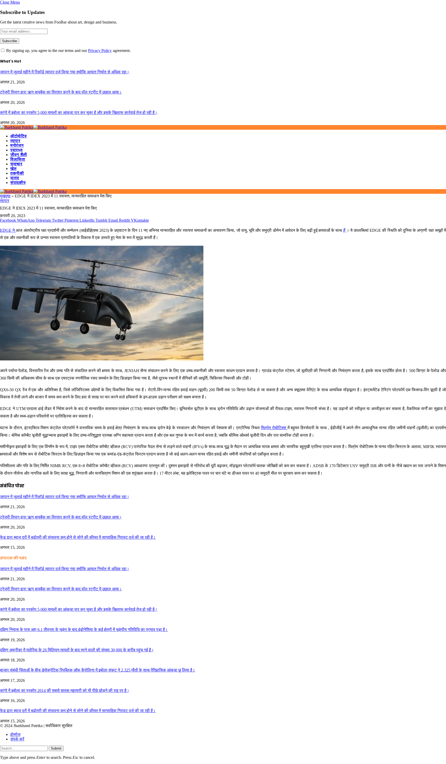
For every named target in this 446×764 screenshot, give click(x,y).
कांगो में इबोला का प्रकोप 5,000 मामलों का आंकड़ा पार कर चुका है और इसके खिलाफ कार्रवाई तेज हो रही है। (78, 112)
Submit (56, 748)
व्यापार (15, 140)
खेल (13, 168)
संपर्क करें (17, 739)
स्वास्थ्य (16, 150)
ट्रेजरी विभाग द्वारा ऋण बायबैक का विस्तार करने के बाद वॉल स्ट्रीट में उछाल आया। (61, 92)
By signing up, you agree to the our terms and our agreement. (68, 50)
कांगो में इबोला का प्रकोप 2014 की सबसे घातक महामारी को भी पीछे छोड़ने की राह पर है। (64, 690)
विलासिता (17, 159)
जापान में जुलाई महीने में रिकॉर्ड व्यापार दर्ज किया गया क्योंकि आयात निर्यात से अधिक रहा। (64, 72)
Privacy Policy (100, 50)
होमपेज (15, 734)
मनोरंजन (16, 145)
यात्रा (14, 178)
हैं (344, 230)
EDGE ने (8, 230)
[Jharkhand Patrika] (33, 127)
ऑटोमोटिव (18, 136)
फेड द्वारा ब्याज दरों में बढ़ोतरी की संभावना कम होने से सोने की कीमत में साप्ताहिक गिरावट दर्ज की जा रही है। (78, 537)
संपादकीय (18, 182)
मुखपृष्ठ (5, 196)
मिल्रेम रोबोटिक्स (274, 428)
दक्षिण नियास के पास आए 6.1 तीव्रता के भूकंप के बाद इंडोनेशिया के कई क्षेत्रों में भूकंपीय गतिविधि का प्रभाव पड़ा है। (84, 629)
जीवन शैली (18, 154)
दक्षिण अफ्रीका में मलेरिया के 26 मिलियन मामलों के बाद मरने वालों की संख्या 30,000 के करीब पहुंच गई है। (77, 650)
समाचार (16, 164)
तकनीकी (17, 173)
